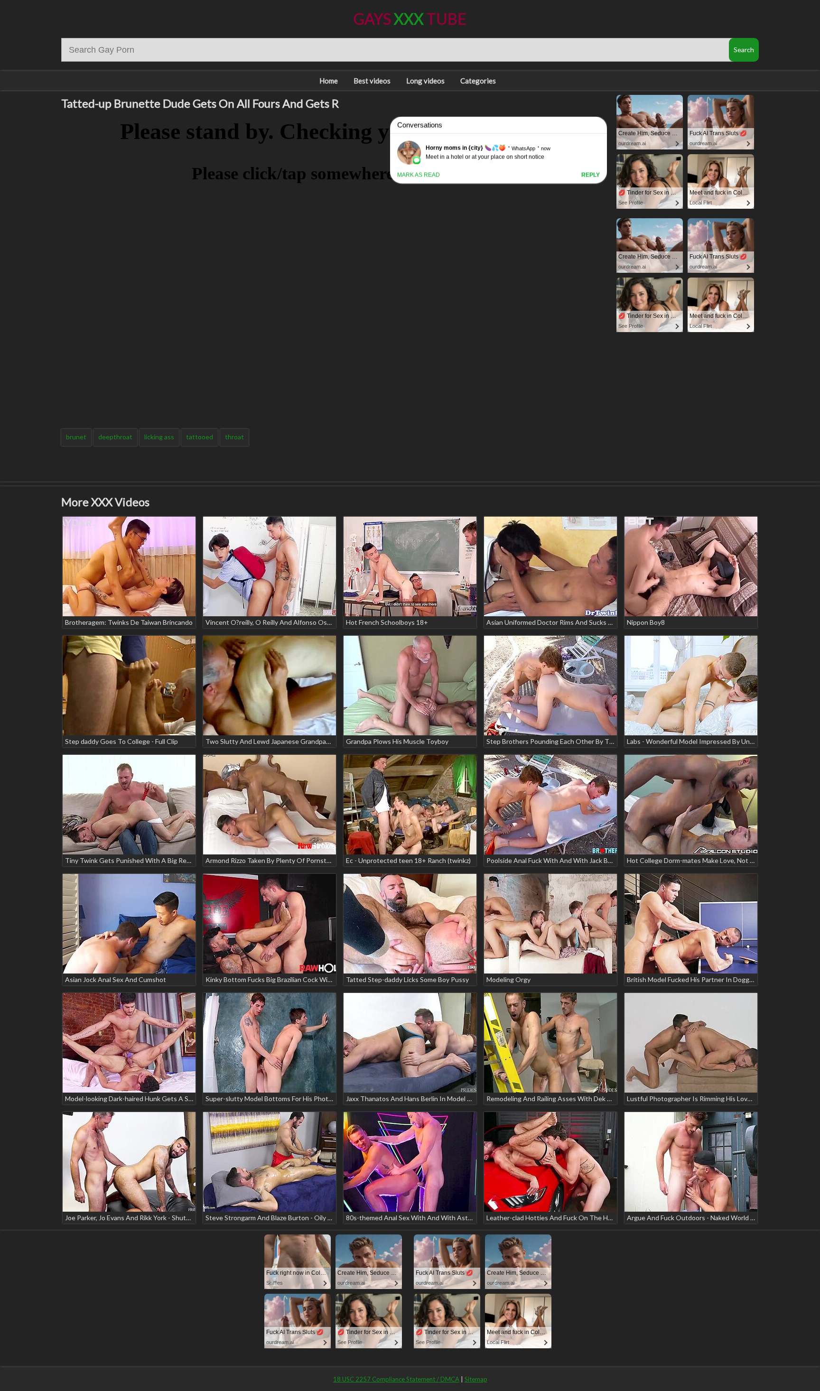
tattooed (199, 437)
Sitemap (476, 1379)
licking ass (159, 437)
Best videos (372, 80)
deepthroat (115, 437)
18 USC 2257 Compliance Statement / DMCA (396, 1379)
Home (328, 80)
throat (234, 437)
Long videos (425, 80)
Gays (410, 18)
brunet (76, 437)
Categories (478, 80)
